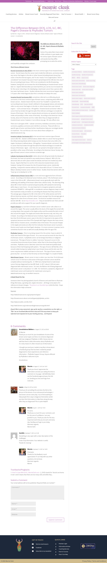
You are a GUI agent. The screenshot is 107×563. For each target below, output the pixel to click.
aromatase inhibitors (77, 72)
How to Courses (63, 551)
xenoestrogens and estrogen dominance (81, 142)
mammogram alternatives (88, 122)
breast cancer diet (76, 89)
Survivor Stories (75, 134)
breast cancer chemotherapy (79, 83)
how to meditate (76, 113)
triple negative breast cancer (78, 139)
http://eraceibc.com (32, 201)
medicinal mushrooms (77, 125)
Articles (21, 14)
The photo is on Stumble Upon (39, 285)
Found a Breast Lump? (47, 34)
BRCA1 (73, 77)
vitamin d (89, 139)
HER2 (93, 107)
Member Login (63, 543)
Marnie (14, 34)
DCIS (82, 104)
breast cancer (85, 77)
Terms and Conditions (99, 561)
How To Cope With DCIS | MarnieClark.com (25, 472)
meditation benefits (88, 125)
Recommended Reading (38, 1)
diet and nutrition (88, 104)
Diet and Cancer (53, 17)
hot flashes (92, 110)
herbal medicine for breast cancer (80, 110)
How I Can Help (63, 554)
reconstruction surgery (77, 131)
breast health (75, 101)
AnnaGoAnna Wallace (26, 329)
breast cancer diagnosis (88, 86)
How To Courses (66, 14)
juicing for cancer (76, 122)
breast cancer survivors (89, 98)
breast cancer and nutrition (78, 80)
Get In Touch (58, 1)
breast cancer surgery (77, 98)
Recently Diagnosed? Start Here (49, 14)
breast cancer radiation (77, 92)
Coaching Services (11, 14)
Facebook (38, 547)
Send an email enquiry (42, 544)
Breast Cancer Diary (93, 14)
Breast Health (79, 14)
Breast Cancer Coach (31, 14)
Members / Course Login (90, 1)
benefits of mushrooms (87, 74)
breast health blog (84, 101)
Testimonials (28, 1)
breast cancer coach (77, 86)
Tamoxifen (83, 134)
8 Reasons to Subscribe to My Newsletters (73, 1)
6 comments (19, 36)
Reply (60, 331)
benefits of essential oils (89, 72)
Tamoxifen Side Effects (77, 137)
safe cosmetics (87, 131)
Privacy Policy (86, 561)
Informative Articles (64, 546)
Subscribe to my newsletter (43, 551)
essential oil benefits (85, 107)
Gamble (21, 433)
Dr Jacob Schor (75, 107)
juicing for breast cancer (86, 119)
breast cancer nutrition (87, 89)
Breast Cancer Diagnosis (33, 34)
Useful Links (51, 1)
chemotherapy (75, 104)
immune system (75, 119)
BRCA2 (78, 77)
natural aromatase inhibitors (78, 128)
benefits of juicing (76, 74)
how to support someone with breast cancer (82, 116)
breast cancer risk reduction (78, 95)
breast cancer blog (90, 80)
